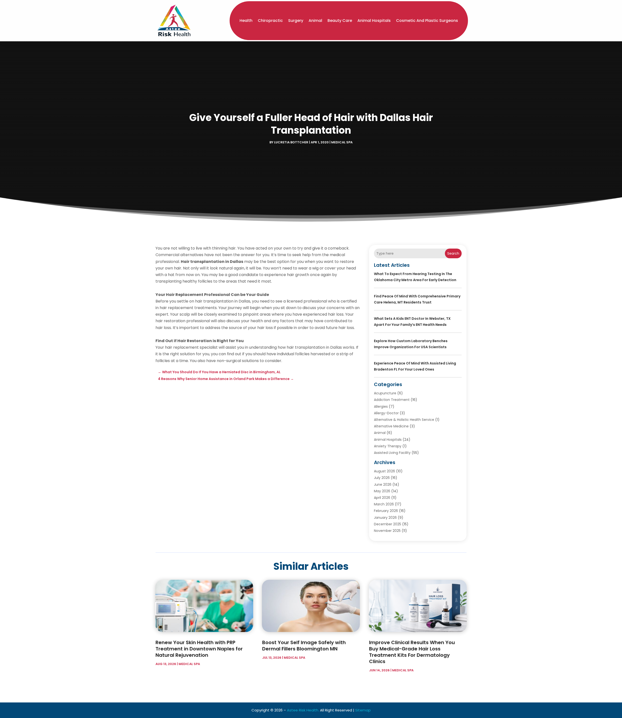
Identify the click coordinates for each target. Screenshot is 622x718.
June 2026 (382, 484)
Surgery (295, 20)
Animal (315, 20)
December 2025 (387, 524)
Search (453, 253)
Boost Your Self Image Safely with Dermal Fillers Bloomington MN (304, 645)
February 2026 (386, 510)
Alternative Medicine (391, 426)
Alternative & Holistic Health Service (404, 419)
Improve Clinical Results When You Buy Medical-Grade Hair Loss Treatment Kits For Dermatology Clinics (412, 652)
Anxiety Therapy (387, 446)
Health (246, 20)
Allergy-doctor (386, 413)
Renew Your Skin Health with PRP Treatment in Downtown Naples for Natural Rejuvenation (199, 648)
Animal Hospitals (374, 20)
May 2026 (382, 491)
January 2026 (385, 517)
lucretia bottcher (291, 142)
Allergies (381, 406)
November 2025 (387, 530)
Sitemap (363, 710)
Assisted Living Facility (392, 452)
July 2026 (382, 477)
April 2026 (382, 497)
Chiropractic (270, 20)
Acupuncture (385, 393)
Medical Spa (342, 142)
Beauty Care (340, 20)
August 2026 (384, 471)
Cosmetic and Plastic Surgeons (427, 20)
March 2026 (384, 504)
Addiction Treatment (392, 399)
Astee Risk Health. (303, 710)
